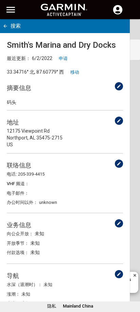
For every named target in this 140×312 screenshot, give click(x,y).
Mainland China (78, 306)
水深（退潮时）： (24, 284)
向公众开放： (20, 233)
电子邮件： (18, 193)
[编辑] (119, 86)
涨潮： (13, 294)
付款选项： (18, 252)
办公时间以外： (22, 202)
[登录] (117, 13)
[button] (131, 281)
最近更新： (19, 58)
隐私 (51, 306)
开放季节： (18, 243)
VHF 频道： (18, 183)
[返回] (5, 26)
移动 (74, 72)
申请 (63, 58)
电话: (12, 174)
